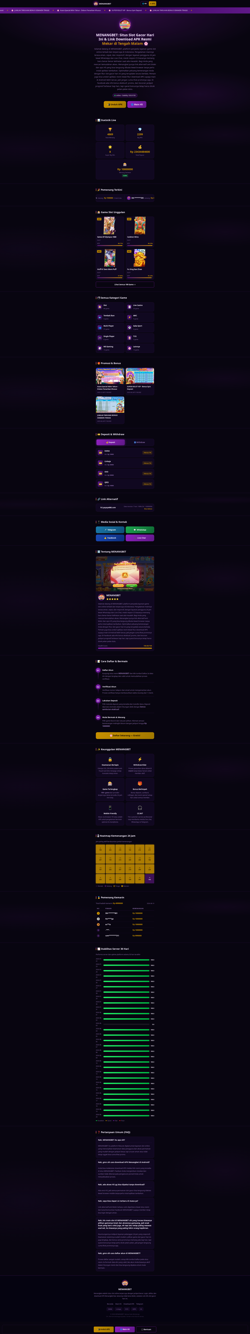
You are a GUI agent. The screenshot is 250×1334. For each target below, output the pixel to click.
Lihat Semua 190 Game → (125, 284)
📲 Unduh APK (114, 104)
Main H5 (118, 1304)
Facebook (110, 538)
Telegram (110, 530)
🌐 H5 (144, 3)
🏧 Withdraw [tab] (139, 442)
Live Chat (140, 538)
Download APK (129, 1304)
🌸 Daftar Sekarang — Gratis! (125, 735)
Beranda (110, 1304)
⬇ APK (152, 3)
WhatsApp (140, 530)
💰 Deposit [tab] (110, 442)
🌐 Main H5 (137, 104)
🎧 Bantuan (146, 1329)
